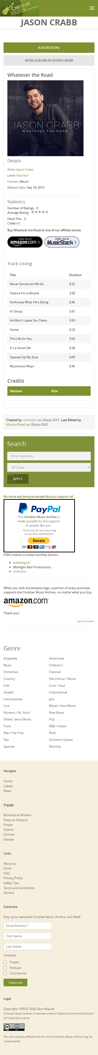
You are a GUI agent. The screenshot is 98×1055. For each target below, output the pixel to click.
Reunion (22, 175)
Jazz (51, 699)
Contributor (18, 973)
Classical (55, 672)
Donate (9, 839)
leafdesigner (21, 562)
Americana (56, 658)
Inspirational (58, 692)
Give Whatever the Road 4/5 (43, 212)
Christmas (11, 672)
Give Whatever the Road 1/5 (32, 212)
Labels (8, 786)
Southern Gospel (61, 739)
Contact (9, 834)
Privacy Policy (13, 878)
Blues (7, 665)
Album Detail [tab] (49, 47)
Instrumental (13, 699)
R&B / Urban (57, 726)
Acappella (10, 658)
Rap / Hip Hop (14, 733)
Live (6, 706)
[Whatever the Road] (45, 118)
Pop (52, 719)
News (7, 791)
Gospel (8, 692)
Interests (10, 955)
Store (7, 868)
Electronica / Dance (62, 679)
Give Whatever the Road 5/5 (47, 212)
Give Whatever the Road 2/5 (36, 212)
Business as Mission (17, 815)
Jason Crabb (24, 169)
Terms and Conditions (19, 888)
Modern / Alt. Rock (17, 712)
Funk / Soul (57, 685)
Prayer (8, 825)
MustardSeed (15, 424)
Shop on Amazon (16, 820)
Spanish (9, 746)
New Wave (56, 712)
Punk (7, 726)
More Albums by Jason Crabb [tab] (49, 60)
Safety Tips (11, 883)
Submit (9, 830)
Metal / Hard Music (62, 706)
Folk (7, 685)
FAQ (7, 873)
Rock (52, 733)
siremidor (30, 420)
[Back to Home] (19, 8)
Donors (9, 893)
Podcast (15, 968)
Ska (6, 739)
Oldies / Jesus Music (17, 719)
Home (8, 781)
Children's (56, 665)
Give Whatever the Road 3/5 (40, 212)
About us (10, 863)
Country (9, 679)
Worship (55, 746)
